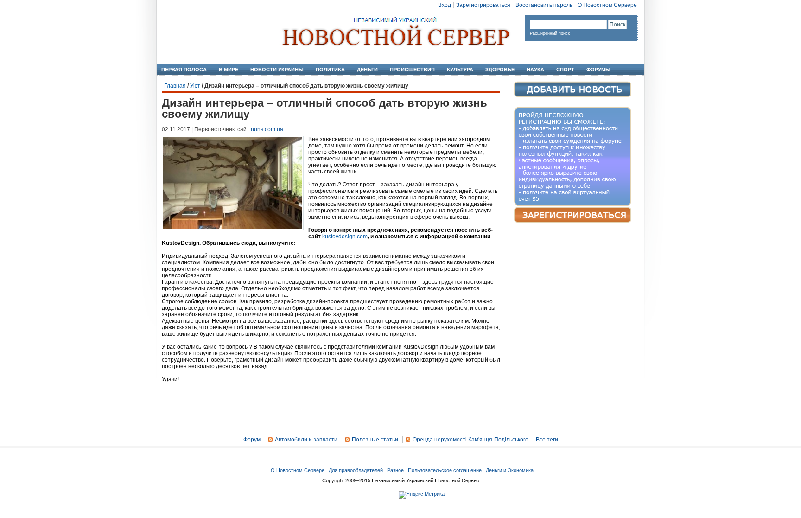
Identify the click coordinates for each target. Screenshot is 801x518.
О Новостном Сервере (607, 5)
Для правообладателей (356, 470)
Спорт (565, 69)
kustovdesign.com (345, 236)
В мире (228, 69)
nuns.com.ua (267, 129)
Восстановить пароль (543, 5)
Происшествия (412, 69)
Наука (535, 69)
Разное (395, 470)
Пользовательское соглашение (445, 470)
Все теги (547, 439)
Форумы (598, 69)
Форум (252, 439)
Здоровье (500, 69)
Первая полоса (184, 69)
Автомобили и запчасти (306, 439)
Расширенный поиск (550, 33)
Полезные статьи (375, 439)
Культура (460, 69)
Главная (175, 86)
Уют (195, 86)
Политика (330, 69)
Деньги (367, 69)
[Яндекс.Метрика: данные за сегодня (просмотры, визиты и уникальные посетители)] (422, 495)
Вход (444, 5)
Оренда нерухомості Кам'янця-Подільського (470, 439)
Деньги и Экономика (510, 470)
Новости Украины (277, 69)
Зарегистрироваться (483, 5)
